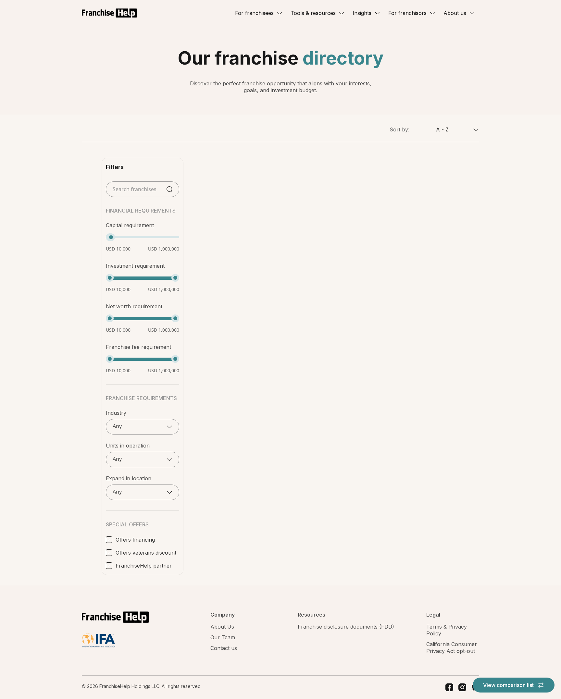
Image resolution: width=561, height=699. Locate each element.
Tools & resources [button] (313, 13)
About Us (222, 626)
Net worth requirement (134, 306)
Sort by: (399, 129)
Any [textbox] (117, 426)
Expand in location (128, 478)
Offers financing (135, 539)
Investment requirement (135, 266)
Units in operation (128, 445)
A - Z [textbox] (442, 129)
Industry (116, 413)
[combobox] (444, 129)
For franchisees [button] (254, 13)
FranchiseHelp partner (144, 565)
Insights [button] (362, 13)
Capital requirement (130, 225)
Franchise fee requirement (138, 347)
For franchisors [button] (407, 13)
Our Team (222, 637)
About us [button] (454, 13)
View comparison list (509, 685)
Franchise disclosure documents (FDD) (346, 626)
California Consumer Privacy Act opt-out (451, 647)
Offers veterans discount (146, 552)
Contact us (223, 648)
